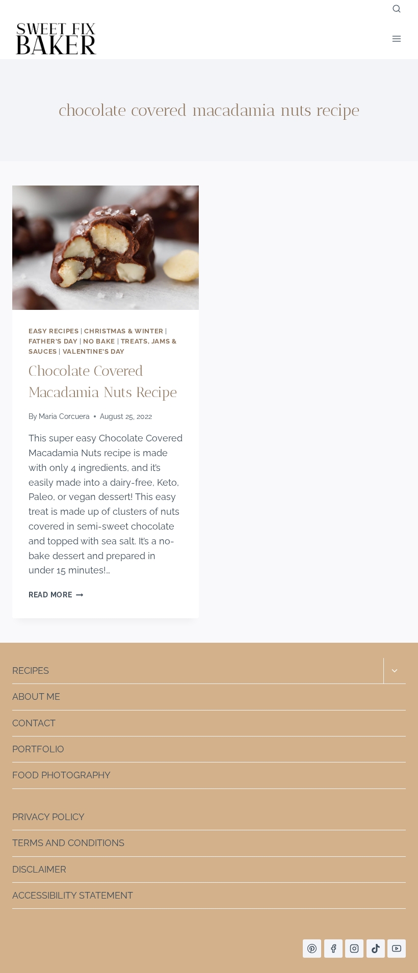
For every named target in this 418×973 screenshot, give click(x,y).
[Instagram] (354, 948)
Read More (56, 594)
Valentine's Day (94, 351)
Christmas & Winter (123, 331)
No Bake (99, 341)
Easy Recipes (54, 331)
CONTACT (34, 723)
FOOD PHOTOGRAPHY (61, 775)
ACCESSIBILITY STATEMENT (72, 895)
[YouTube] (396, 948)
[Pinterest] (312, 948)
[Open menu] (396, 38)
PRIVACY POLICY (48, 816)
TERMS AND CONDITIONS (68, 842)
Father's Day (53, 341)
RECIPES (30, 670)
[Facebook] (333, 948)
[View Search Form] (396, 9)
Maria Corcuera (64, 416)
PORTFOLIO (38, 749)
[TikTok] (376, 948)
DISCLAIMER (39, 869)
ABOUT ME (36, 696)
